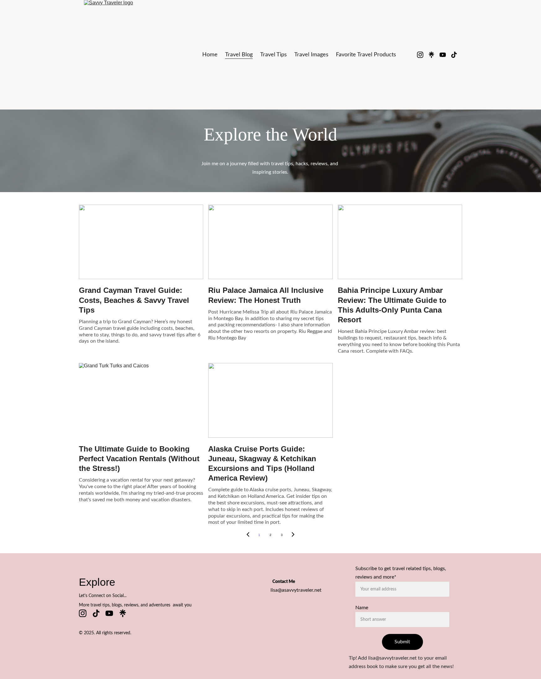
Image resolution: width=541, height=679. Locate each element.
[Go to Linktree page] (434, 55)
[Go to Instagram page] (422, 55)
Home (210, 55)
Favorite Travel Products (366, 55)
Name (361, 607)
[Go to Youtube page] (445, 55)
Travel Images (311, 55)
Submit (402, 641)
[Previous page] (248, 535)
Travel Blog (239, 55)
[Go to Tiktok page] (454, 55)
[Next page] (293, 535)
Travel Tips (273, 55)
